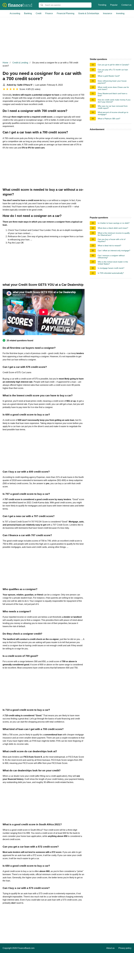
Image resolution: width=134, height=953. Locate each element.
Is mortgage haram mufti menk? (111, 268)
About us (110, 948)
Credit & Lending (20, 63)
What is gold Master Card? (109, 76)
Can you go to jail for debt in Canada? (113, 65)
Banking (28, 13)
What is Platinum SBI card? (109, 119)
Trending (102, 5)
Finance (49, 13)
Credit (38, 13)
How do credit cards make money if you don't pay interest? (114, 101)
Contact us (126, 5)
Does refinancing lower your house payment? (112, 82)
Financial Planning (65, 13)
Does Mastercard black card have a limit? (112, 94)
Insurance (107, 13)
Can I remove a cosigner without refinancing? (111, 256)
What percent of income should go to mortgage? (113, 113)
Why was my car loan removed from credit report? (113, 107)
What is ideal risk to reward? (109, 245)
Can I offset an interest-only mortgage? (114, 250)
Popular (114, 5)
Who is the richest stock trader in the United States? (113, 263)
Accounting (15, 13)
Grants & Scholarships (88, 13)
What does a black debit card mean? (113, 228)
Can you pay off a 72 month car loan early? (113, 71)
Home (5, 63)
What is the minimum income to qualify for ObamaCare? (114, 234)
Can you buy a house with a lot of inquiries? (111, 240)
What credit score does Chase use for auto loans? (113, 88)
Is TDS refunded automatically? (111, 273)
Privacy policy (124, 948)
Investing (120, 13)
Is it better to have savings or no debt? (114, 223)
